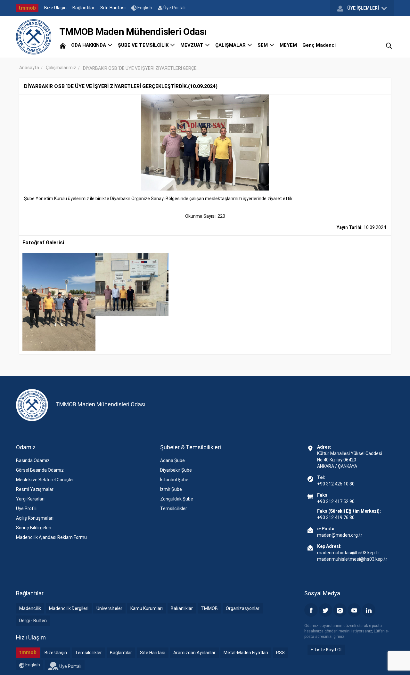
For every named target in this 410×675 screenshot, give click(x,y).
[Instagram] (340, 610)
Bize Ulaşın (55, 7)
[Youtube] (354, 610)
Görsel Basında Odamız (40, 470)
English (144, 7)
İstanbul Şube (174, 479)
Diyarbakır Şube (176, 470)
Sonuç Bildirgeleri (33, 527)
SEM (263, 45)
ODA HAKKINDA (89, 45)
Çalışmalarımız (61, 67)
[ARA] (389, 45)
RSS (280, 652)
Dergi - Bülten (33, 620)
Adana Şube (172, 460)
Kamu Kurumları (146, 608)
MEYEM (288, 45)
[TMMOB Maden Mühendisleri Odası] (33, 36)
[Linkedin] (368, 610)
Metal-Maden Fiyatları (246, 652)
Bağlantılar (83, 7)
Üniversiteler (109, 608)
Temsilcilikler (173, 508)
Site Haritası (113, 7)
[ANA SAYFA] (63, 45)
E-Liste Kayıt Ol (326, 649)
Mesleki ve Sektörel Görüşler (45, 479)
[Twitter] (325, 610)
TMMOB (209, 608)
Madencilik (30, 608)
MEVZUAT (192, 45)
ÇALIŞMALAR (231, 45)
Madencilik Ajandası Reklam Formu (51, 537)
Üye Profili (26, 508)
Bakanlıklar (182, 608)
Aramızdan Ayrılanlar (194, 652)
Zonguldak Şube (176, 498)
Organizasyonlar (242, 608)
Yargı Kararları (30, 498)
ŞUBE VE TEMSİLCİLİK (144, 45)
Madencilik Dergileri (68, 608)
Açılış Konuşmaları (34, 518)
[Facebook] (311, 610)
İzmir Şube (171, 489)
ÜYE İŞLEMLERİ (363, 8)
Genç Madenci (319, 45)
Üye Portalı (173, 7)
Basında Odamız (33, 460)
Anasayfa (29, 67)
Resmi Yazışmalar (34, 489)
